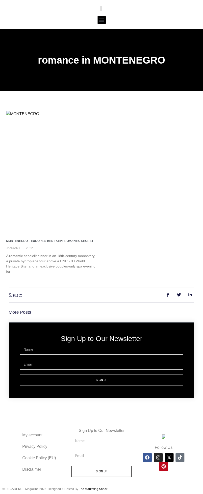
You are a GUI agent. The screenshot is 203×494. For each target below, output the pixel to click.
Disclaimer (31, 469)
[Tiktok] (180, 457)
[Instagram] (158, 457)
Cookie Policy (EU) (39, 458)
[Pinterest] (163, 466)
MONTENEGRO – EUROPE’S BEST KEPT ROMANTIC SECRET (49, 241)
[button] (102, 20)
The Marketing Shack (93, 489)
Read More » (16, 280)
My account (32, 435)
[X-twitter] (169, 457)
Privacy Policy (34, 446)
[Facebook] (147, 457)
